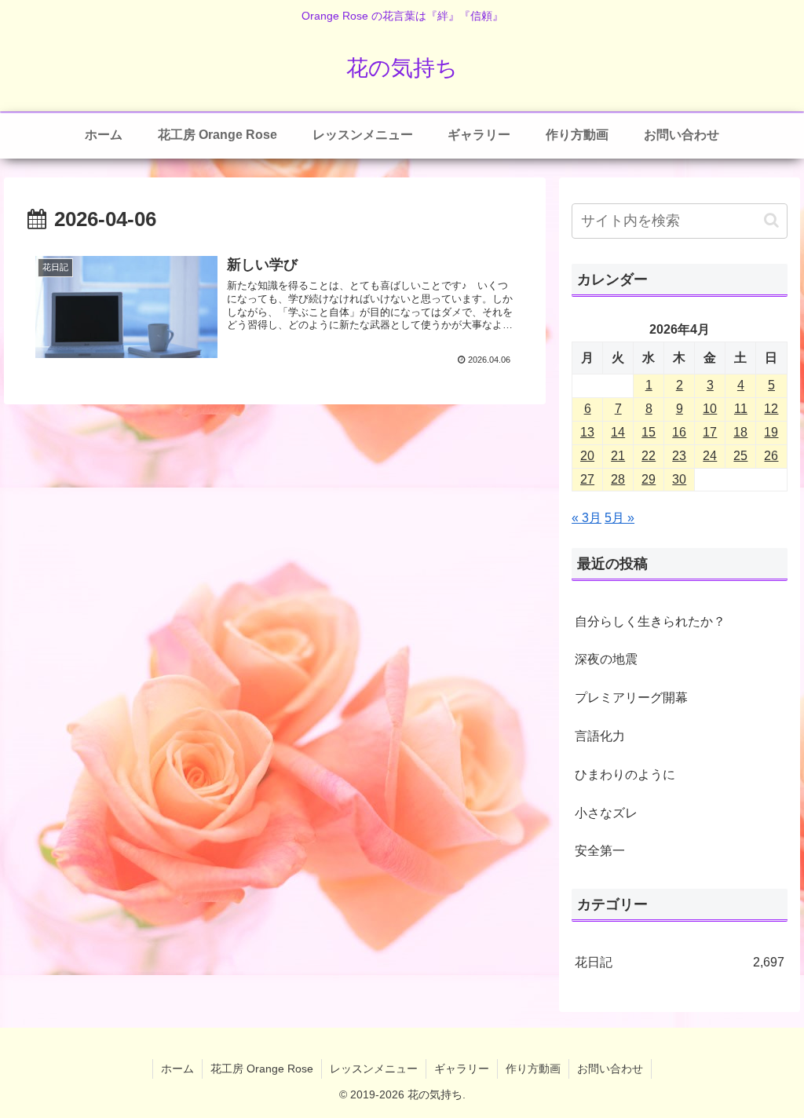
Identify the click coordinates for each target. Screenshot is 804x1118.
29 (648, 479)
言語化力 (600, 736)
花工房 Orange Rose (261, 1068)
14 (618, 432)
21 (618, 455)
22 (648, 455)
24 (710, 455)
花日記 (679, 962)
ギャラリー (461, 1068)
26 (771, 455)
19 (771, 432)
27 (587, 479)
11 (740, 408)
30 (679, 479)
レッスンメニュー (374, 1068)
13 (587, 432)
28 (618, 479)
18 (740, 432)
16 (679, 432)
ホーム (177, 1068)
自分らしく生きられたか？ (650, 621)
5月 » (619, 517)
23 (679, 455)
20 (587, 455)
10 (710, 408)
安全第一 (600, 850)
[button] (771, 220)
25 (740, 455)
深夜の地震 (606, 659)
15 (648, 432)
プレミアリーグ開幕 (631, 697)
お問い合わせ (610, 1068)
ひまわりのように (625, 774)
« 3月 (586, 517)
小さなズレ (606, 813)
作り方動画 (533, 1068)
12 (771, 408)
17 (710, 432)
